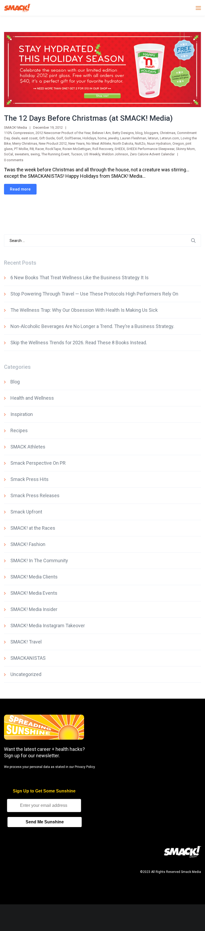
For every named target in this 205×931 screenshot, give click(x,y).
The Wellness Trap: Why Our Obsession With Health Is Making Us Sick (84, 310)
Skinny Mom (185, 149)
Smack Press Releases (35, 495)
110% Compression (19, 133)
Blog (15, 381)
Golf (59, 138)
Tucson (76, 154)
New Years (76, 143)
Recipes (19, 430)
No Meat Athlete (98, 143)
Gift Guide (47, 138)
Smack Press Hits (29, 479)
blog (139, 133)
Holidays (89, 138)
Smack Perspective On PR (38, 463)
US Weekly (92, 154)
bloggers (151, 133)
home (102, 138)
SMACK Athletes (27, 447)
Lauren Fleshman (133, 138)
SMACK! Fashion (27, 544)
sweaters (22, 154)
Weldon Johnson (115, 154)
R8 (32, 149)
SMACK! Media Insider (33, 609)
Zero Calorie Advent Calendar (152, 154)
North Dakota (123, 143)
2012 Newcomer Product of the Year (63, 133)
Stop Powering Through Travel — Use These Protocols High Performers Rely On (94, 294)
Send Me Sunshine (45, 822)
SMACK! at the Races (32, 528)
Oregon (178, 143)
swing (35, 154)
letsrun (153, 138)
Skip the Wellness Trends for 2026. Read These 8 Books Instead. (78, 342)
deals (15, 138)
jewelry (113, 138)
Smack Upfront (26, 512)
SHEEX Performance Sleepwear (150, 149)
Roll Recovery (102, 149)
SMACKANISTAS (28, 658)
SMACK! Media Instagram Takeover (47, 625)
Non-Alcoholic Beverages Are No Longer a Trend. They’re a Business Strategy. (92, 326)
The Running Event (55, 154)
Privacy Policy (85, 767)
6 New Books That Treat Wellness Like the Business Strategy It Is (79, 277)
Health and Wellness (32, 398)
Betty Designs (123, 133)
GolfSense (73, 138)
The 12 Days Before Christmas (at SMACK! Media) (88, 118)
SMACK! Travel (26, 642)
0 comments (13, 160)
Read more (20, 189)
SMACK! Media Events (33, 593)
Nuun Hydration (159, 143)
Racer (39, 149)
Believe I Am (101, 133)
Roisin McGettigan (76, 149)
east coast (29, 138)
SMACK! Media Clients (34, 577)
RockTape (53, 149)
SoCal (8, 154)
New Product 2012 (53, 143)
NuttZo (140, 143)
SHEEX (120, 149)
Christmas (167, 133)
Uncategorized (25, 674)
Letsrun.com (169, 138)
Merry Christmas (24, 143)
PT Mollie (21, 149)
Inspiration (21, 414)
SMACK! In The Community (39, 560)
